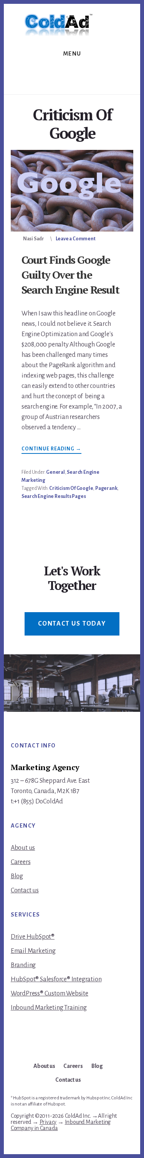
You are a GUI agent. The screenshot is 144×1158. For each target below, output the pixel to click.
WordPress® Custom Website (49, 993)
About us (23, 847)
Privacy (48, 1122)
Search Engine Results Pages (54, 496)
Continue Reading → (51, 450)
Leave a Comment (76, 238)
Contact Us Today (72, 623)
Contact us (25, 890)
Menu (72, 54)
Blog (17, 876)
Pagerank (106, 488)
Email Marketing (33, 951)
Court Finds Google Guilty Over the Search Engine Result (70, 275)
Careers (21, 862)
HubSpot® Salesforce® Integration (56, 979)
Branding (23, 965)
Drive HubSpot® (33, 936)
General (55, 472)
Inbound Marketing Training (49, 1007)
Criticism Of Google (71, 488)
